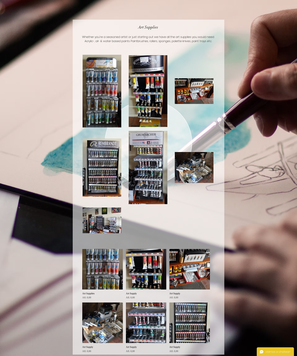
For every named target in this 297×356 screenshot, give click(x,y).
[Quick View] (102, 269)
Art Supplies (148, 27)
